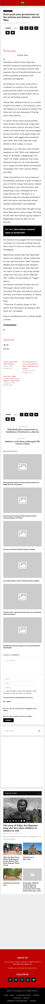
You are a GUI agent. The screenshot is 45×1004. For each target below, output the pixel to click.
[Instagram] (22, 979)
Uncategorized (8, 11)
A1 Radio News (10, 23)
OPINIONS (36, 995)
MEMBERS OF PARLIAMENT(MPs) (17, 1001)
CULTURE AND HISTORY (23, 995)
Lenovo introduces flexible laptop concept (19, 549)
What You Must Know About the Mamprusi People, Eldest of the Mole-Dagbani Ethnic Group (11, 861)
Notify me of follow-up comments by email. (20, 709)
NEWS (12, 995)
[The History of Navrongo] (32, 849)
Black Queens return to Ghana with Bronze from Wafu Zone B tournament (21, 483)
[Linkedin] (27, 979)
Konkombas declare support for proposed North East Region (21, 647)
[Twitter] (16, 979)
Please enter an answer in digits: (18, 697)
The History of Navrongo (28, 858)
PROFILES (26, 998)
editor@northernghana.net (27, 968)
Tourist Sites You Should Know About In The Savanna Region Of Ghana (19, 517)
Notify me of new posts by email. (18, 716)
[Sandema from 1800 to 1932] (12, 874)
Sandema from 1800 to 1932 (11, 884)
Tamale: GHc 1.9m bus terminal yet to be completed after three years (22, 613)
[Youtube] (33, 979)
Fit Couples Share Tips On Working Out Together (21, 581)
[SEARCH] (39, 731)
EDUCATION (17, 998)
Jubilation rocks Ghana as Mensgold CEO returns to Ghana (22, 442)
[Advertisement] (24, 43)
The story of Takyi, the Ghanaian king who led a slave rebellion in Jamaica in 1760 (20, 828)
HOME (6, 995)
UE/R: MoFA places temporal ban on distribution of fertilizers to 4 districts (22, 430)
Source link (8, 340)
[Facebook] (10, 979)
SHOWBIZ (33, 1001)
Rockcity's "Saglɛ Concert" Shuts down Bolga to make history (11, 378)
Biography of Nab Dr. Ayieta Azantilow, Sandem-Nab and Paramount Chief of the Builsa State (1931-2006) (32, 887)
